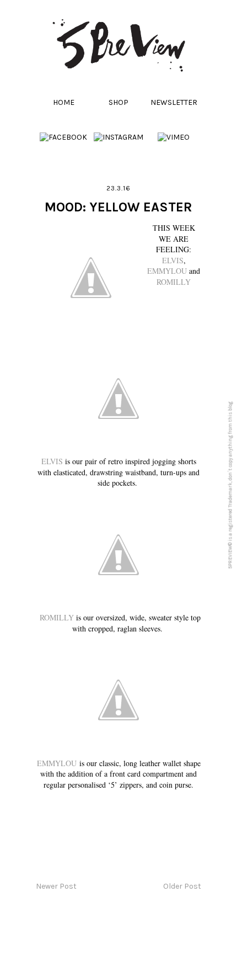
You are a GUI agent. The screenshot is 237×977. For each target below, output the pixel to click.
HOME (63, 102)
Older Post (182, 886)
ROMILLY (174, 282)
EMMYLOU (167, 271)
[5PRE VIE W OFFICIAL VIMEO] (174, 137)
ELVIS (173, 260)
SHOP (118, 102)
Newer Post (56, 886)
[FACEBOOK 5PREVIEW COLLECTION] (63, 137)
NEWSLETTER (173, 102)
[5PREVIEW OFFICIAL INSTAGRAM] (118, 137)
